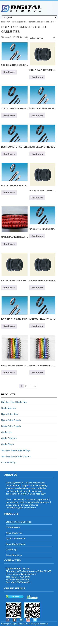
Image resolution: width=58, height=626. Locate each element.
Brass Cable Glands (11, 426)
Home (3, 22)
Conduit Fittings (9, 462)
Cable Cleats (7, 444)
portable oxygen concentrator (21, 507)
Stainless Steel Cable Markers (16, 456)
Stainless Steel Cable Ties (14, 402)
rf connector (30, 499)
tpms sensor (12, 502)
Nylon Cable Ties (9, 414)
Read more (9, 72)
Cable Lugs (6, 432)
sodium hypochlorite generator (35, 502)
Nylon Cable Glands (11, 420)
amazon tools (12, 505)
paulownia (18, 499)
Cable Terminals (9, 438)
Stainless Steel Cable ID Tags (15, 450)
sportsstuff (43, 499)
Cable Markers (8, 408)
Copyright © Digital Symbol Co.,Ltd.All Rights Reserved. (24, 624)
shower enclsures (29, 505)
